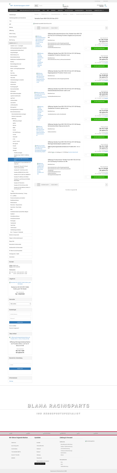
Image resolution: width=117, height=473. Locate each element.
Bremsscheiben (14, 66)
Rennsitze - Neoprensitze (16, 204)
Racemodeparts (79, 10)
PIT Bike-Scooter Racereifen (15, 250)
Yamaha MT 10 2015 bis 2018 (20, 170)
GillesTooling (69, 10)
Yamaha (14, 150)
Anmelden (20, 322)
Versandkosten (40, 445)
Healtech (12, 214)
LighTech (12, 98)
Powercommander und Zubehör (17, 198)
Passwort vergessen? (14, 328)
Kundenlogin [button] (97, 1)
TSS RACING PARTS (16, 451)
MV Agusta (15, 143)
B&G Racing (89, 10)
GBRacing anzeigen (17, 120)
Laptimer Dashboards (15, 95)
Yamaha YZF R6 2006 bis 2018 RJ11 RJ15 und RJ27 (22, 188)
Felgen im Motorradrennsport (16, 238)
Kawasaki (15, 136)
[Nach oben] (112, 468)
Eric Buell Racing (16, 132)
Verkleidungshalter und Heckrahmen (30, 10)
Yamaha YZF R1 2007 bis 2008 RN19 (22, 174)
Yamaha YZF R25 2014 (19, 183)
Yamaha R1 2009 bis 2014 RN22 (21, 176)
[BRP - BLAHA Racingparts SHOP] (20, 5)
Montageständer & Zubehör (16, 109)
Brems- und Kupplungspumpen (17, 68)
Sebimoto (13, 442)
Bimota (14, 125)
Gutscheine (11, 257)
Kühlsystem (13, 91)
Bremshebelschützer (15, 57)
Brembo (12, 61)
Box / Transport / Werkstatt (16, 232)
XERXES (13, 458)
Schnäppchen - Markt (14, 253)
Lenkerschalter (13, 100)
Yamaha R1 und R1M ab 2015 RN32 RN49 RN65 (22, 179)
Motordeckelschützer (15, 111)
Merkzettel (105, 1)
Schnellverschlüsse (14, 216)
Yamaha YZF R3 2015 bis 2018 (21, 185)
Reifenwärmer (13, 202)
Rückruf (38, 451)
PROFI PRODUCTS (14, 54)
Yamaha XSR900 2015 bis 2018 (21, 172)
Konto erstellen (12, 325)
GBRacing (60, 10)
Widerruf (38, 448)
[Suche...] (64, 5)
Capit (11, 70)
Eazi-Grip (12, 73)
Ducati (14, 130)
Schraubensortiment (15, 218)
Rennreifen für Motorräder (15, 244)
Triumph (15, 148)
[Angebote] (30, 279)
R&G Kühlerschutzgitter (15, 93)
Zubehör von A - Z (99, 10)
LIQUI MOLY (13, 102)
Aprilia (14, 123)
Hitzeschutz (13, 84)
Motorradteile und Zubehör (42, 461)
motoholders (14, 448)
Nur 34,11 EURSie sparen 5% (20, 350)
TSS (43, 10)
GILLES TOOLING (15, 455)
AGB (65, 471)
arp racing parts (15, 445)
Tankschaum (13, 227)
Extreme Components (16, 116)
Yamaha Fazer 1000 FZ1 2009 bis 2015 (21, 155)
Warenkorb (39, 458)
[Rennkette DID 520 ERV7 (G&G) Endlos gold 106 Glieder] (20, 283)
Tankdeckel (13, 223)
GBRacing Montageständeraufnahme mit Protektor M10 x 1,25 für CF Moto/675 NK (20, 343)
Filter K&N (12, 77)
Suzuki (14, 145)
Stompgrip (12, 220)
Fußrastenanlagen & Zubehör (17, 79)
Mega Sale (11, 241)
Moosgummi (13, 107)
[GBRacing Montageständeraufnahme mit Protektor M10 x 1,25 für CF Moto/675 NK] (20, 338)
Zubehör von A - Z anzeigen (16, 45)
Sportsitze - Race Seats (15, 207)
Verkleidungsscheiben (15, 229)
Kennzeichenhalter (14, 89)
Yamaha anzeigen (18, 152)
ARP (48, 10)
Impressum (53, 471)
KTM (14, 139)
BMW (14, 127)
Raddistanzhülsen (14, 200)
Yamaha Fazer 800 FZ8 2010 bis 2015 (21, 159)
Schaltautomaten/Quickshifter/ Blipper (19, 211)
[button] (90, 1)
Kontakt (38, 442)
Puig (13, 191)
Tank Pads (12, 225)
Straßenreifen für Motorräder (15, 247)
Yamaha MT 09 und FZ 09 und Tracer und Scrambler (21, 167)
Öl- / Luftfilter (13, 195)
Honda (14, 134)
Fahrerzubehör (13, 75)
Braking (53, 10)
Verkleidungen (13, 10)
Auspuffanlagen (14, 52)
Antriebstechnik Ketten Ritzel (17, 50)
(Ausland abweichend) (73, 152)
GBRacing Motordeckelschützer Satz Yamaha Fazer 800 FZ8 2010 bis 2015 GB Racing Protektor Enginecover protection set (65, 35)
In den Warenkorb (99, 48)
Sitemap (11, 381)
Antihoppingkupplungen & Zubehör (18, 48)
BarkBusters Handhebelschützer (17, 59)
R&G (11, 209)
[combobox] (45, 28)
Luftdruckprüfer (14, 105)
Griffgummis (13, 82)
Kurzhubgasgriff (14, 86)
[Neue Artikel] (30, 334)
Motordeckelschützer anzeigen (19, 114)
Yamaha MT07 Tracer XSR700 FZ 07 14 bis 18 (22, 163)
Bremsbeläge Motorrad (15, 64)
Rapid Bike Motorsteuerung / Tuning (18, 193)
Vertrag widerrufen (40, 463)
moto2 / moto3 (16, 141)
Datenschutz (60, 471)
